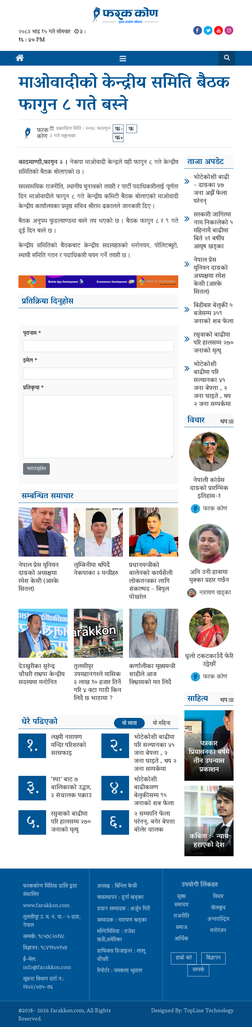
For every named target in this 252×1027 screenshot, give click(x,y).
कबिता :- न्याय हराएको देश (209, 841)
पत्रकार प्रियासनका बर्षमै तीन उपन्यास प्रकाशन (209, 757)
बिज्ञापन (213, 958)
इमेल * (30, 361)
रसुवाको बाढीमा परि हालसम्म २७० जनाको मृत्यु (71, 822)
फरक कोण (43, 134)
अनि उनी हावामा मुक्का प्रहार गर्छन (209, 576)
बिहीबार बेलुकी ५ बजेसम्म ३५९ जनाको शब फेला (214, 314)
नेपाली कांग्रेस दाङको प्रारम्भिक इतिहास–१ (209, 488)
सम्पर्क (198, 970)
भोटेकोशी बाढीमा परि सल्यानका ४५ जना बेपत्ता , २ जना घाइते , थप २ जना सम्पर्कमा (155, 753)
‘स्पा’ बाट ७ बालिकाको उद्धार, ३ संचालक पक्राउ (71, 788)
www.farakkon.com (46, 906)
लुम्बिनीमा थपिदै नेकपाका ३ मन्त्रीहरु (96, 569)
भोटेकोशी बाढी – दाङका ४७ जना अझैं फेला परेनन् (211, 189)
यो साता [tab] (129, 723)
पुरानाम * (32, 334)
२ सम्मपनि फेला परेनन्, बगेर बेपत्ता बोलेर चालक (154, 822)
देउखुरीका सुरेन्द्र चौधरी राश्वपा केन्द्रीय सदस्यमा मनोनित (41, 674)
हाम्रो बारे (184, 958)
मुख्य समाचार (181, 901)
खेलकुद (218, 908)
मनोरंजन (218, 931)
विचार (218, 897)
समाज (181, 928)
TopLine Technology (209, 1011)
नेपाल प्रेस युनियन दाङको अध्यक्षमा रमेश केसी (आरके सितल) (38, 577)
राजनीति (181, 916)
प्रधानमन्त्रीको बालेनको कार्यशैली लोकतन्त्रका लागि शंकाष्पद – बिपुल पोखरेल (150, 581)
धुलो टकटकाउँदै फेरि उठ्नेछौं (209, 660)
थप (223, 422)
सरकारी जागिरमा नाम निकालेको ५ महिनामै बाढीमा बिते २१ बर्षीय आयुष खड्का (213, 231)
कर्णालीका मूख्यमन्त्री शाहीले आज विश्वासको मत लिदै (152, 674)
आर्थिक (181, 939)
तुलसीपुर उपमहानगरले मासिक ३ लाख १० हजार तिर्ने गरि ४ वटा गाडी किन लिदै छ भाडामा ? (97, 682)
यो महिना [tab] (161, 723)
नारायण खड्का (215, 593)
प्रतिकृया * (33, 388)
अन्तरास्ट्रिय (218, 919)
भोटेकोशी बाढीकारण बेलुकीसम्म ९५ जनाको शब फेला (154, 792)
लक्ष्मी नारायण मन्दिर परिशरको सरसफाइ (68, 745)
